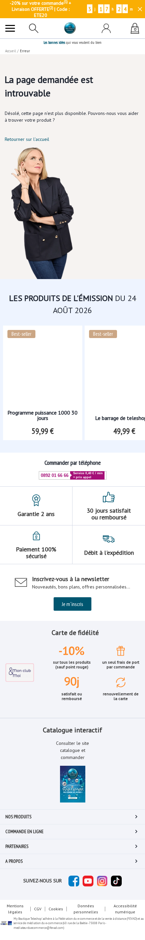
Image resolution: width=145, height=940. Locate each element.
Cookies (56, 908)
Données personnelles (86, 908)
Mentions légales (15, 908)
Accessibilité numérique (125, 908)
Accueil (10, 51)
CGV (37, 908)
